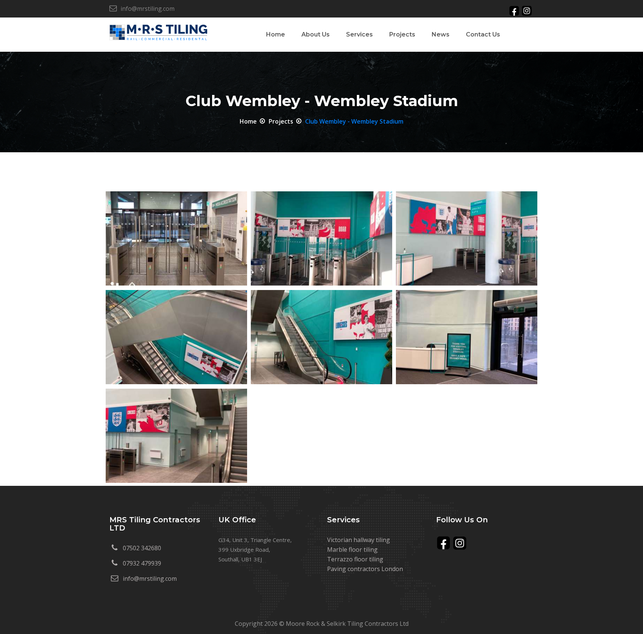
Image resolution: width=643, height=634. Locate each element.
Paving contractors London (365, 569)
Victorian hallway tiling (358, 540)
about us (315, 34)
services (359, 34)
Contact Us (483, 34)
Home (248, 121)
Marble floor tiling (352, 549)
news (441, 34)
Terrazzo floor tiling (355, 559)
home (275, 34)
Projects (402, 34)
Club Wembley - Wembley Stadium (354, 121)
